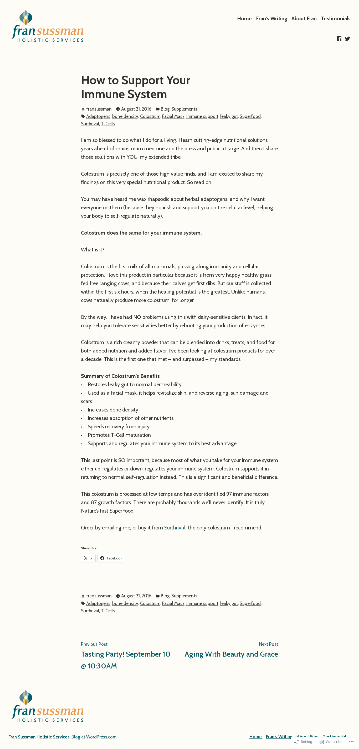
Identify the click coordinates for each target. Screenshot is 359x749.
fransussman (99, 109)
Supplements (184, 109)
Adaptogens (98, 116)
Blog (165, 109)
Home (244, 18)
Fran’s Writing (271, 18)
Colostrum (150, 116)
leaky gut (229, 116)
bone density (125, 116)
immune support (202, 116)
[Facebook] (339, 39)
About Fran (304, 18)
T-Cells (108, 123)
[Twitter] (347, 39)
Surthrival (90, 123)
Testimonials (336, 18)
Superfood (250, 116)
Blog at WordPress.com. (94, 737)
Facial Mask (173, 116)
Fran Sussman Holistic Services (39, 737)
